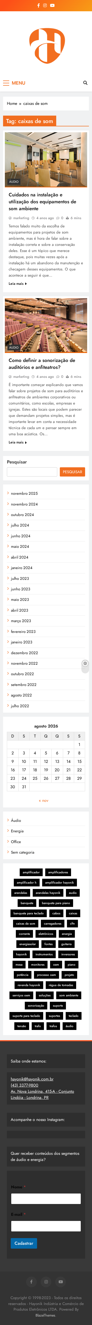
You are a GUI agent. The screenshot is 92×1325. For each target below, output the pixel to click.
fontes (48, 944)
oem (56, 964)
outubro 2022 (22, 674)
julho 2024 (20, 525)
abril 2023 (19, 610)
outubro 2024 (22, 515)
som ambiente (68, 995)
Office (16, 842)
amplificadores (58, 872)
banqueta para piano (56, 903)
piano (71, 964)
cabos (56, 913)
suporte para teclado (26, 1016)
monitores (37, 964)
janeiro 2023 (21, 642)
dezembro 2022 (24, 653)
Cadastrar (24, 1243)
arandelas (20, 893)
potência (22, 975)
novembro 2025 (24, 493)
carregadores (52, 923)
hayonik (21, 954)
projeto (69, 975)
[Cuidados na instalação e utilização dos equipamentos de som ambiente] (46, 159)
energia (67, 934)
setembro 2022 (24, 684)
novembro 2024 (24, 504)
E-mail (18, 1214)
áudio (69, 1026)
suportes (54, 1016)
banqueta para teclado (29, 913)
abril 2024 (19, 557)
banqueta (27, 903)
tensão (21, 1026)
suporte (58, 1005)
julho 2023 (20, 578)
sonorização (36, 1005)
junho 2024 (20, 536)
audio (73, 893)
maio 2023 (20, 599)
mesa (19, 964)
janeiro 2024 (21, 568)
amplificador (31, 872)
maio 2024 (20, 546)
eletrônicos (46, 934)
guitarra (66, 944)
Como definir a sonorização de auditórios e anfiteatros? (42, 364)
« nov (43, 800)
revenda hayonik (29, 985)
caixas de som (25, 923)
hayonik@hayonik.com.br (32, 1079)
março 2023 (21, 621)
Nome (18, 1187)
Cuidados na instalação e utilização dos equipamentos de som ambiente (42, 201)
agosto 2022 (21, 695)
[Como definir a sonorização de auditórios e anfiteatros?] (46, 325)
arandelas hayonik (48, 893)
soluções (45, 995)
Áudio (14, 181)
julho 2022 (20, 706)
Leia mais (16, 283)
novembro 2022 (24, 663)
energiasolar (27, 944)
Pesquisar (17, 462)
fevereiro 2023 (23, 631)
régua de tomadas (61, 985)
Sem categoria (22, 852)
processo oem (46, 975)
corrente (24, 934)
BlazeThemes (45, 1315)
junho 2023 (20, 589)
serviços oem (21, 995)
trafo (38, 1026)
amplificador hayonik (59, 882)
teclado (73, 1016)
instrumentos (44, 954)
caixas (73, 913)
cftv (72, 923)
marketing (21, 217)
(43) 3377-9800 (24, 1085)
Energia (17, 831)
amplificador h (27, 882)
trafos (53, 1026)
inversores (68, 954)
